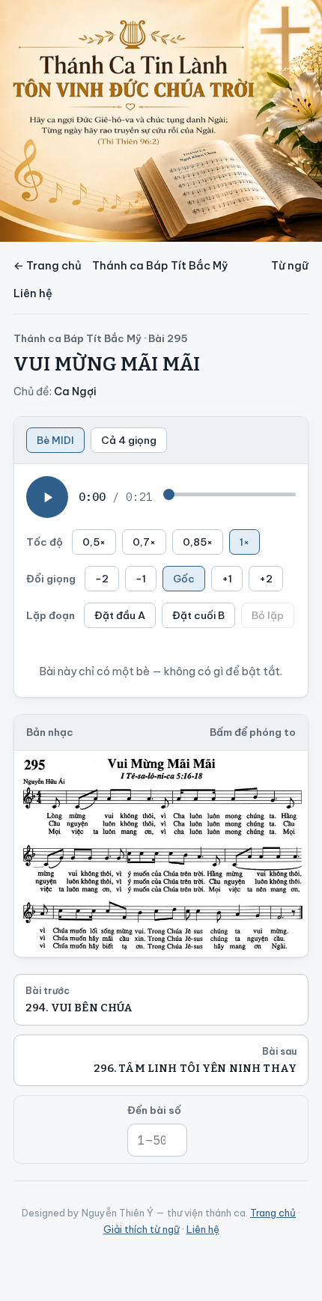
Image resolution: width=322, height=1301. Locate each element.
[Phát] (47, 497)
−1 (141, 578)
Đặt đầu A (119, 615)
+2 (266, 578)
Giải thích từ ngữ (141, 1229)
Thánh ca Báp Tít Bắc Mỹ (160, 265)
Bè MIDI (55, 440)
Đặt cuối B (198, 615)
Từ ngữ (290, 265)
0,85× (198, 542)
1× (244, 542)
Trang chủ (273, 1213)
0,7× (144, 542)
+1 (227, 578)
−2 (102, 578)
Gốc (184, 578)
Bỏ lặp (268, 615)
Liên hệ (32, 293)
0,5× (94, 542)
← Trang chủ (47, 265)
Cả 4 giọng (129, 440)
